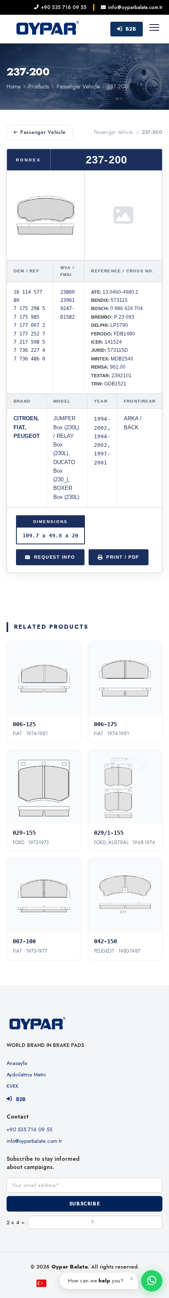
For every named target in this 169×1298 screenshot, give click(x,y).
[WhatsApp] (151, 1280)
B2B (131, 29)
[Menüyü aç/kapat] (154, 29)
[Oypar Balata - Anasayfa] (48, 29)
